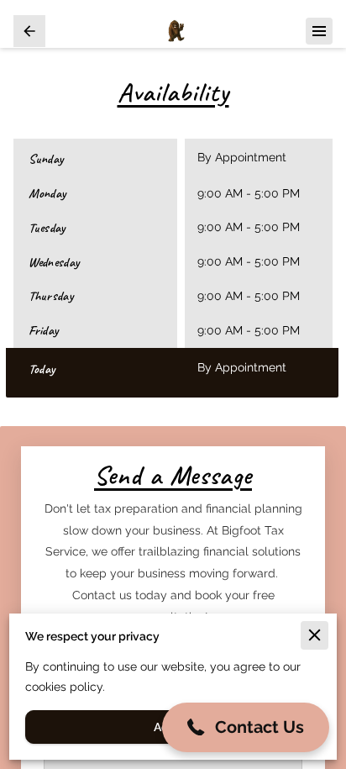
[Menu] (319, 31)
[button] (245, 728)
